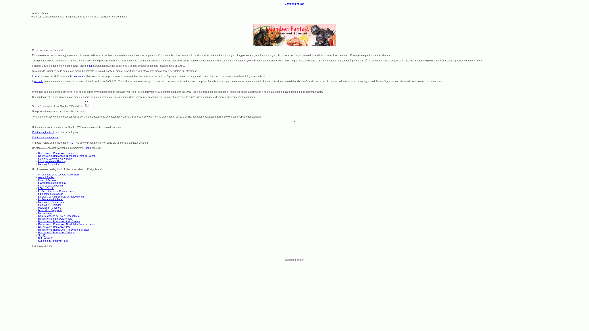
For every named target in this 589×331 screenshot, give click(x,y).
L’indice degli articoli (43, 132)
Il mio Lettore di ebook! (50, 185)
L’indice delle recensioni (45, 137)
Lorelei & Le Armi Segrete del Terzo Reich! (61, 196)
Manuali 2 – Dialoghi (49, 205)
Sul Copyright (45, 238)
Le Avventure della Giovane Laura (56, 191)
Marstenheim (45, 213)
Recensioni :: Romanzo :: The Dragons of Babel (64, 229)
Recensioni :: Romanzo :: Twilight (56, 153)
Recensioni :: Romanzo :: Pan (54, 227)
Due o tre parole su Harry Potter (55, 158)
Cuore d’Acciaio (47, 180)
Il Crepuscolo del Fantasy (52, 161)
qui (90, 66)
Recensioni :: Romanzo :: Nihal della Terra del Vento (66, 156)
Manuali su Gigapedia (50, 210)
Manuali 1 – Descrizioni (51, 202)
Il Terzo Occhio (46, 188)
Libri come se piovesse (50, 194)
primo (37, 76)
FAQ (70, 142)
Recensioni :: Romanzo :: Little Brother (59, 221)
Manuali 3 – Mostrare (49, 164)
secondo (38, 81)
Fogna (87, 148)
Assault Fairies (46, 177)
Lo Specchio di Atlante (50, 199)
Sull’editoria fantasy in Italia (53, 241)
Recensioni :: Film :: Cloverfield (55, 218)
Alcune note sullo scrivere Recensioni (58, 174)
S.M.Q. (42, 235)
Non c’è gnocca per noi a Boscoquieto (59, 216)
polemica (78, 76)
